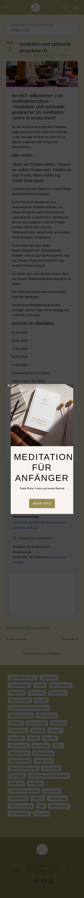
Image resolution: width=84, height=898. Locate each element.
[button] (8, 385)
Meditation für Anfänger (43, 467)
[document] (42, 449)
